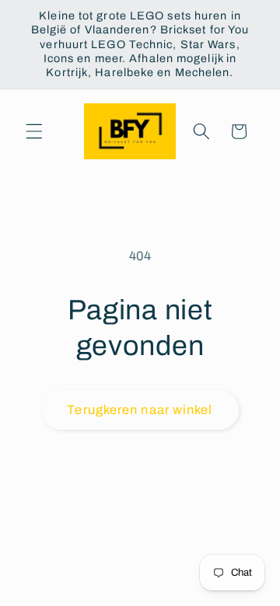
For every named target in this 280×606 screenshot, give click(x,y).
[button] (34, 131)
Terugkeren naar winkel (139, 409)
